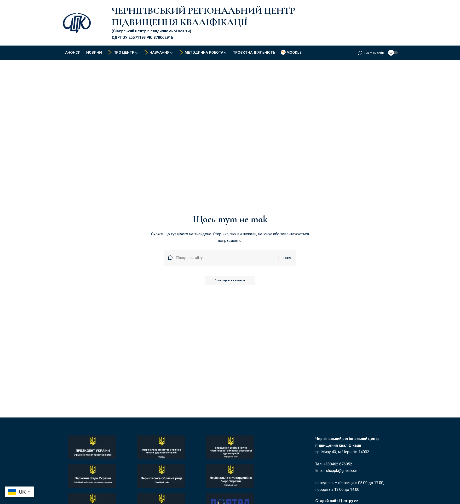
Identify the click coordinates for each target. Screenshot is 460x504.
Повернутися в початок (230, 280)
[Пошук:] (225, 258)
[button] (371, 53)
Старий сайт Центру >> (336, 500)
